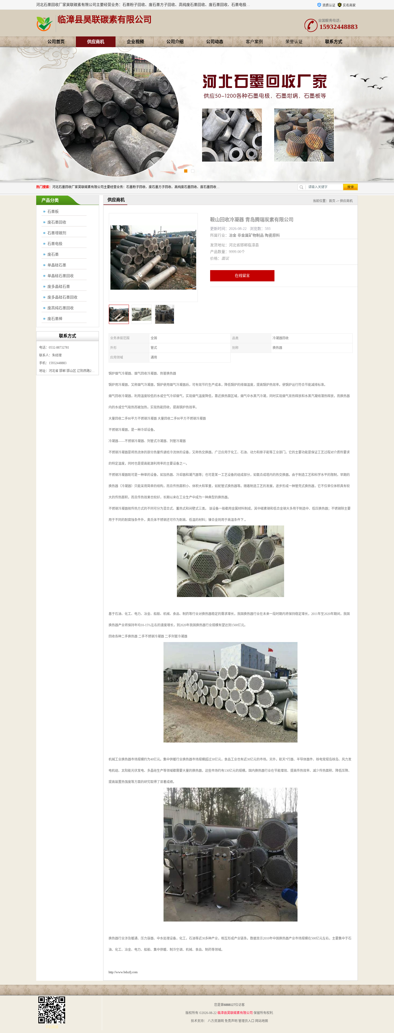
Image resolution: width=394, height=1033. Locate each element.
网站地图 (261, 1021)
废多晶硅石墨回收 (62, 297)
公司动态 (214, 41)
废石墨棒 (54, 319)
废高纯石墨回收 (60, 308)
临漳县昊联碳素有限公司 (235, 1013)
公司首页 (56, 41)
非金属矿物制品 (250, 235)
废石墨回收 (56, 222)
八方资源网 (216, 1021)
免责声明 (231, 1021)
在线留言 (242, 276)
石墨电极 (54, 244)
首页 (332, 201)
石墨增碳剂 (56, 233)
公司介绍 (175, 41)
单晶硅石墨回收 (60, 276)
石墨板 (53, 212)
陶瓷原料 (272, 235)
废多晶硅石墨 (58, 287)
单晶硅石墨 (56, 265)
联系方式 (333, 41)
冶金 (232, 235)
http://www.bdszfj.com (123, 972)
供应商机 (95, 41)
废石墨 (53, 254)
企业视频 (135, 41)
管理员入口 (246, 1021)
